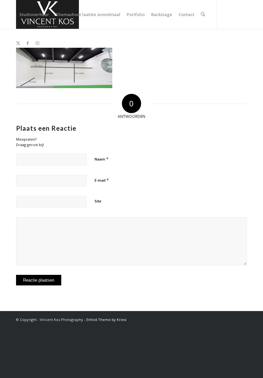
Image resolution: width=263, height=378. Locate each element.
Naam (101, 159)
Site (98, 201)
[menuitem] (34, 14)
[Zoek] (203, 14)
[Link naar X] (18, 43)
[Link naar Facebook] (27, 43)
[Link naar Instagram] (37, 43)
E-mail (102, 180)
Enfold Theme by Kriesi (106, 319)
